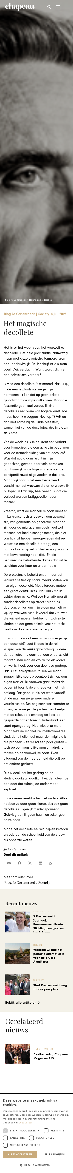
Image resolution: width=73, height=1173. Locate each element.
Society (44, 882)
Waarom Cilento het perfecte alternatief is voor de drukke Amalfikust (48, 956)
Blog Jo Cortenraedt (20, 882)
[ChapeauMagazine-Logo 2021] (20, 7)
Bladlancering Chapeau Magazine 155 (50, 1056)
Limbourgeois (43, 1049)
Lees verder (25, 1122)
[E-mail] (9, 862)
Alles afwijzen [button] (55, 1154)
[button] (49, 7)
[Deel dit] (19, 862)
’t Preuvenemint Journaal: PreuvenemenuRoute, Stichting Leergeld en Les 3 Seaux (48, 924)
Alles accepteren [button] (20, 1154)
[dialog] (36, 1133)
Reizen (37, 944)
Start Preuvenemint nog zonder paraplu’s (50, 987)
